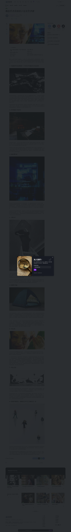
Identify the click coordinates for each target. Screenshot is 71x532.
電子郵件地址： (36, 265)
